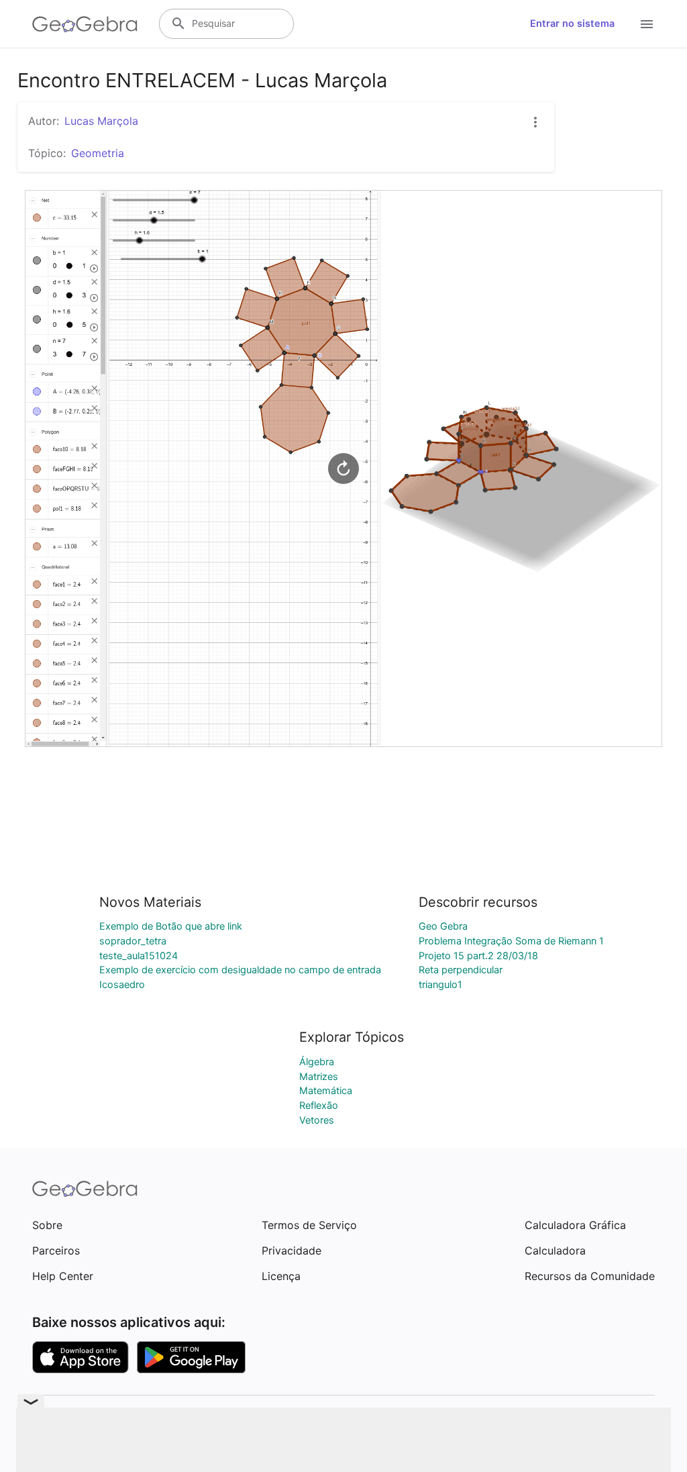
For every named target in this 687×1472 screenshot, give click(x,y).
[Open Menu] (647, 24)
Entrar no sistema (572, 23)
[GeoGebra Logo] (85, 24)
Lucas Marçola (101, 121)
